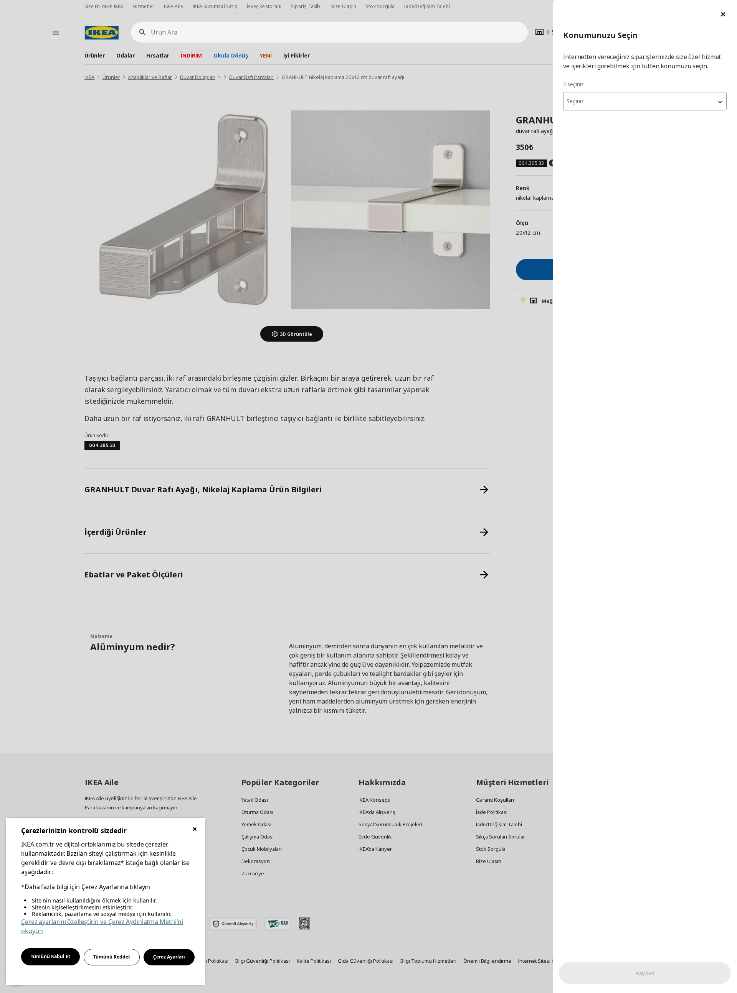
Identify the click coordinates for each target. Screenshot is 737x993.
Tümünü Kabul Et (50, 956)
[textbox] (644, 101)
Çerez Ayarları (169, 957)
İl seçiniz (573, 84)
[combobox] (645, 101)
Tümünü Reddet (111, 957)
